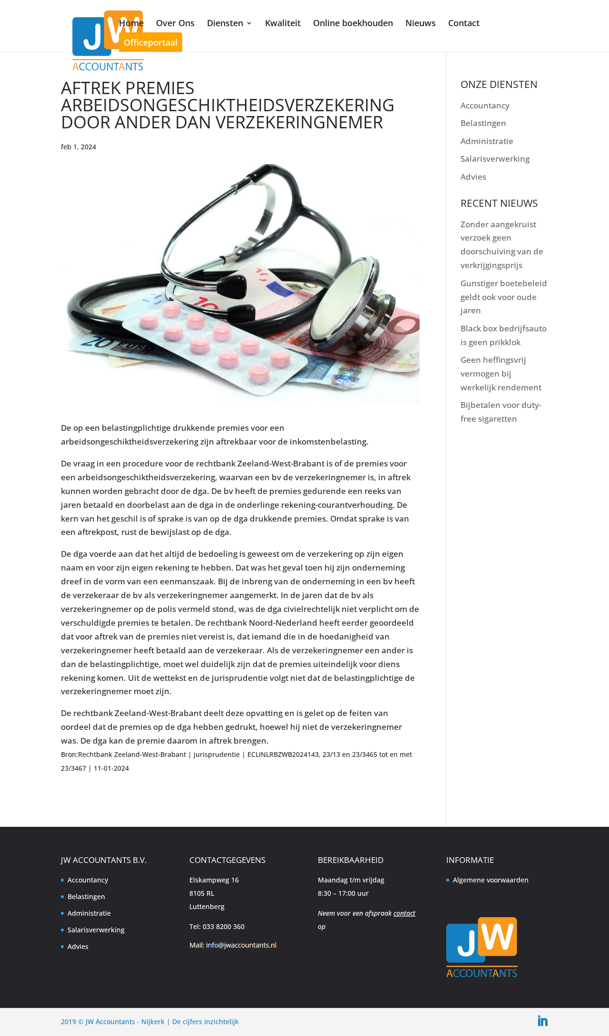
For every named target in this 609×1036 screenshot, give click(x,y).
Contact (464, 23)
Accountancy (485, 105)
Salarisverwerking (495, 158)
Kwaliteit (283, 23)
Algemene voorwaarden (491, 879)
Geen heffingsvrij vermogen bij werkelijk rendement (501, 373)
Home (131, 23)
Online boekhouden (353, 23)
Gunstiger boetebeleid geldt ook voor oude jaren (504, 297)
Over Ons (175, 23)
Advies (473, 176)
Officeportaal (150, 42)
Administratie (487, 141)
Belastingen (483, 122)
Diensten (225, 23)
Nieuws (420, 23)
